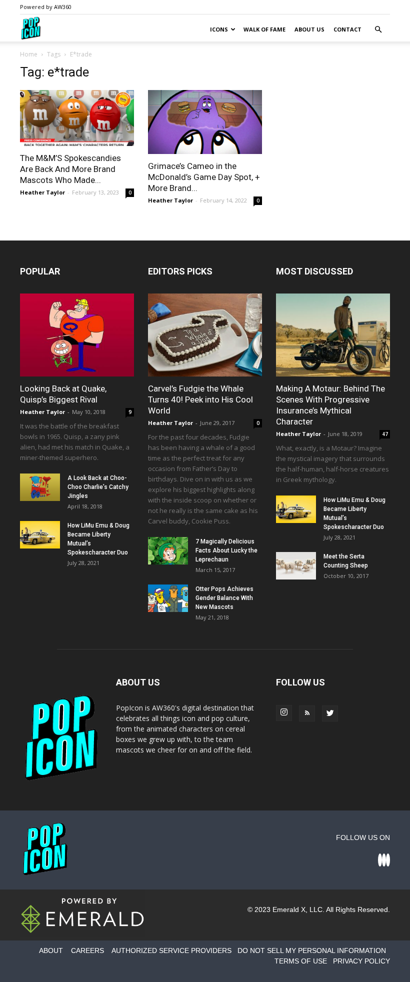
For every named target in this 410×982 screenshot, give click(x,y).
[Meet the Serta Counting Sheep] (296, 566)
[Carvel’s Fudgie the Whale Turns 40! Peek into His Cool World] (205, 335)
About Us (309, 29)
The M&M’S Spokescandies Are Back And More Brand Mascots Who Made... (70, 169)
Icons (219, 29)
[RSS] (307, 714)
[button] (378, 29)
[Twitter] (330, 714)
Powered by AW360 (46, 6)
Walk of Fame (265, 29)
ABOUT (51, 950)
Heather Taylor (42, 192)
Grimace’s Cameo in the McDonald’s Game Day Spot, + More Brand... (204, 177)
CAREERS (87, 950)
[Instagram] (284, 713)
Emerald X (289, 910)
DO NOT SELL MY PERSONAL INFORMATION (312, 950)
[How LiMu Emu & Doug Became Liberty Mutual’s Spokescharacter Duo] (40, 534)
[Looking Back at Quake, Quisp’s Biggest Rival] (77, 335)
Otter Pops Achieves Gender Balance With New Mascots (225, 598)
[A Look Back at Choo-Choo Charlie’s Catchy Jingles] (40, 487)
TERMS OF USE (300, 961)
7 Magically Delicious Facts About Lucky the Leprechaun (227, 550)
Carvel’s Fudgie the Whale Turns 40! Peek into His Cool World (200, 400)
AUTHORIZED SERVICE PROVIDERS (172, 950)
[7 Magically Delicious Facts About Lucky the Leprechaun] (168, 550)
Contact (348, 29)
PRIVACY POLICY (361, 961)
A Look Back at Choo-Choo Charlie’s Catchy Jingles (98, 487)
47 (385, 434)
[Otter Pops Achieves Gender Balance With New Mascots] (168, 598)
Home (29, 54)
